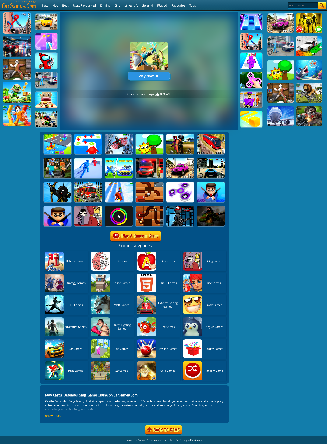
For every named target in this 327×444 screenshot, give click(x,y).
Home (129, 440)
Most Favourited (84, 6)
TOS (176, 440)
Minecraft (131, 6)
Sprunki (147, 6)
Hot (55, 6)
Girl (117, 6)
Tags (192, 6)
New (45, 6)
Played (162, 6)
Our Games (139, 440)
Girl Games (153, 440)
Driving (105, 6)
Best (65, 6)
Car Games (196, 440)
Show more (53, 416)
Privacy (183, 440)
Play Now (146, 76)
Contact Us (166, 440)
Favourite (178, 6)
